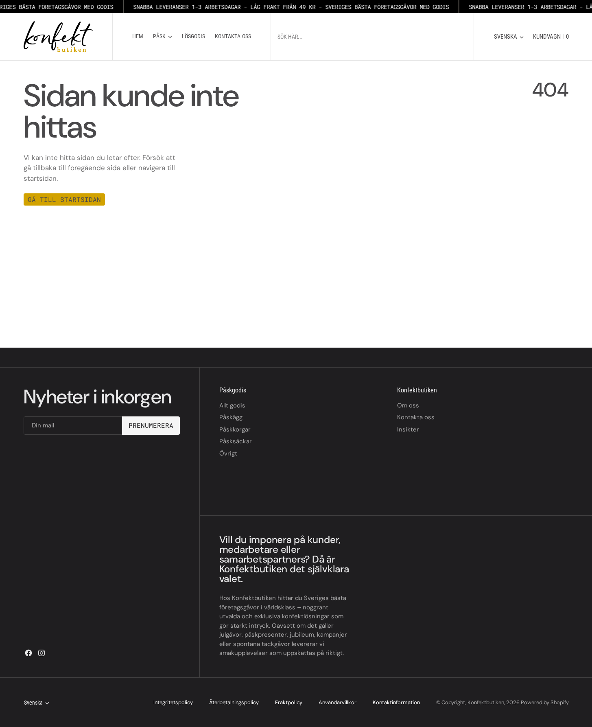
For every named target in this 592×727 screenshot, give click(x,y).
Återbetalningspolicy (234, 702)
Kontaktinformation (396, 702)
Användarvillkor (337, 702)
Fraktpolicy (288, 702)
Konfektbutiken (485, 702)
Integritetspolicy (173, 702)
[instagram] (41, 653)
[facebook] (28, 653)
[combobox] (366, 36)
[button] (549, 36)
